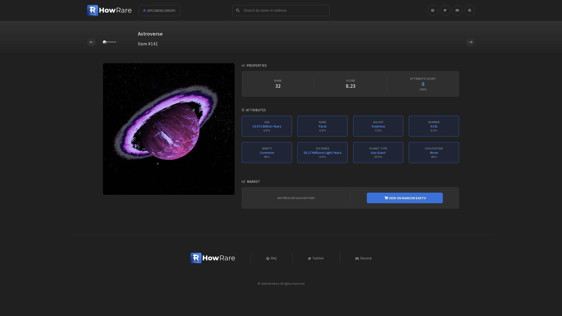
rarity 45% (267, 152)
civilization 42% (434, 152)
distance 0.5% (322, 152)
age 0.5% (266, 126)
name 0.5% (322, 126)
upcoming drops (160, 10)
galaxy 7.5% (378, 126)
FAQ (273, 258)
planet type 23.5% (378, 152)
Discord (365, 258)
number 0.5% (434, 126)
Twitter (318, 258)
